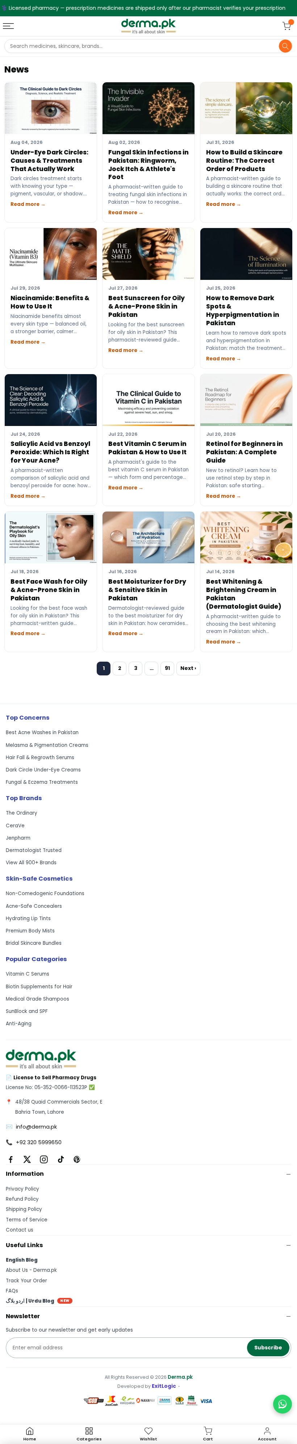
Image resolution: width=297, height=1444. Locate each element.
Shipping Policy (24, 1209)
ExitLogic (164, 1386)
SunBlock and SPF (27, 1011)
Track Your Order (26, 1280)
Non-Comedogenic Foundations (45, 893)
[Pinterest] (77, 1159)
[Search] (285, 46)
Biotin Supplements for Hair (39, 986)
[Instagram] (44, 1159)
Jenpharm (18, 838)
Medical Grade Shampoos (37, 999)
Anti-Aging (19, 1023)
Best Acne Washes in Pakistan (42, 732)
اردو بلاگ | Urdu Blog (38, 1301)
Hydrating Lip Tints (28, 918)
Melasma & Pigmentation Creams (47, 745)
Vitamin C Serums (27, 974)
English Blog (22, 1260)
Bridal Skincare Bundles (34, 943)
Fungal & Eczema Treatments (42, 782)
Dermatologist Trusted (34, 850)
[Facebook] (10, 1159)
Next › (188, 668)
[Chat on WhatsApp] (282, 1404)
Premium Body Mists (30, 930)
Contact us (19, 1229)
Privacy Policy (22, 1189)
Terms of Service (26, 1219)
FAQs (12, 1290)
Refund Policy (22, 1199)
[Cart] (286, 26)
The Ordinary (21, 813)
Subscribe (268, 1347)
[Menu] (9, 26)
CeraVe (15, 825)
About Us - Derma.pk (31, 1270)
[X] (27, 1159)
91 (167, 668)
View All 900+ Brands (31, 862)
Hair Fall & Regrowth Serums (40, 757)
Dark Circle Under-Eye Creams (43, 769)
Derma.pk (180, 1377)
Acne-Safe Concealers (34, 906)
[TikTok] (60, 1159)
